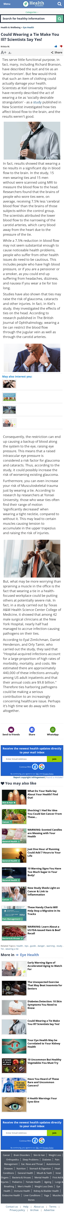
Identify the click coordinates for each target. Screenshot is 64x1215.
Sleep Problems (31, 1159)
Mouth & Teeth (44, 1172)
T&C (37, 774)
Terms (52, 1206)
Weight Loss (55, 1155)
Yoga (46, 1195)
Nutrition (21, 1168)
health (20, 945)
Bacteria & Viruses (21, 1177)
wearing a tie (12, 948)
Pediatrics (17, 1181)
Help (25, 1206)
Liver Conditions (32, 1195)
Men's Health (24, 1186)
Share (58, 52)
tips (26, 945)
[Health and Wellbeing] (33, 3)
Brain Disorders (22, 1155)
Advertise (49, 1210)
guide (33, 945)
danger (41, 945)
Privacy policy (17, 1210)
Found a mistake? (54, 777)
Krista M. (5, 46)
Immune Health (22, 1190)
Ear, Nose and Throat (32, 1163)
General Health (25, 1172)
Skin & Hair (39, 1155)
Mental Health (42, 1177)
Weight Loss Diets (44, 1186)
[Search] (59, 18)
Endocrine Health (11, 1195)
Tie (2, 948)
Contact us (12, 1206)
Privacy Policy (48, 774)
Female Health (33, 1181)
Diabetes (46, 1159)
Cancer (6, 1155)
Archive (34, 1210)
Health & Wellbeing (11, 27)
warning (51, 945)
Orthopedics (12, 1159)
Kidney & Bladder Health (46, 1190)
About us (39, 1206)
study (37, 102)
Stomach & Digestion (40, 1168)
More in (20, 954)
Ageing (47, 1181)
